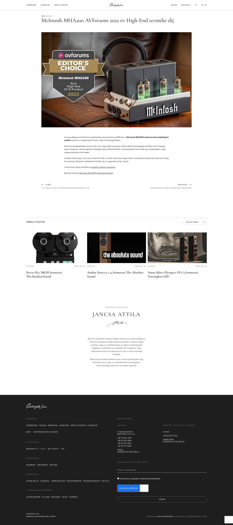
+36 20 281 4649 (124, 440)
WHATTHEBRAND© (165, 516)
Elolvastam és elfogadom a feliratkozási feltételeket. (139, 479)
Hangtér (73, 497)
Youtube (53, 465)
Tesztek (30, 266)
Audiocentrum (33, 497)
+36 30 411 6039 (124, 446)
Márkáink (52, 425)
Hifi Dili (105, 481)
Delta (64, 497)
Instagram (42, 465)
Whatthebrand (74, 481)
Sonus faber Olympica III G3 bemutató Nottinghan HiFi (173, 274)
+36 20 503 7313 (170, 436)
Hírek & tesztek (78, 425)
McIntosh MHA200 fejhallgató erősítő (96, 173)
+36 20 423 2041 (124, 443)
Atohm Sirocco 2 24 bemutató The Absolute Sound (115, 274)
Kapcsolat (185, 5)
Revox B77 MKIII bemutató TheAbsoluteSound (44, 274)
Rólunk (42, 425)
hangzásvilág (58, 481)
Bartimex (55, 497)
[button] (31, 5)
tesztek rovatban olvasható (103, 167)
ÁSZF (28, 432)
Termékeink (32, 425)
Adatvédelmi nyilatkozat (45, 432)
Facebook (31, 465)
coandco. (45, 481)
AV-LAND (46, 497)
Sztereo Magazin (91, 481)
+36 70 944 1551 (124, 438)
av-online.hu (32, 481)
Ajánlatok (64, 425)
